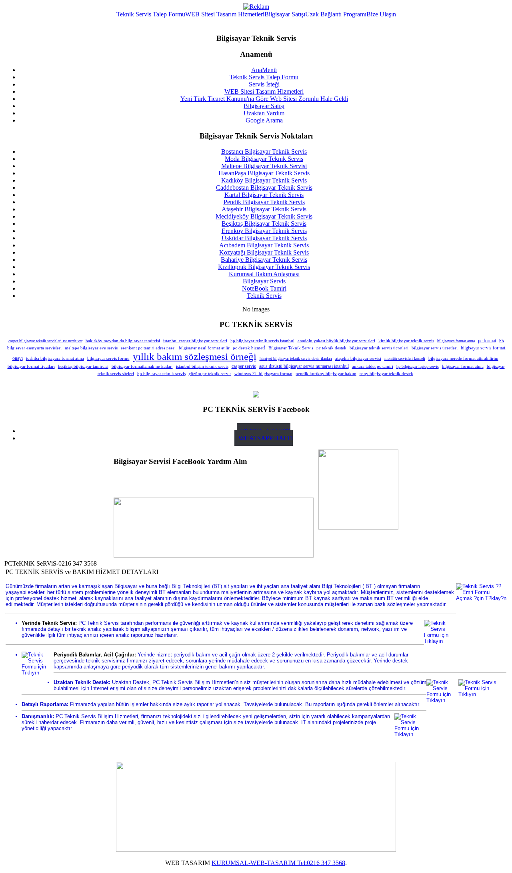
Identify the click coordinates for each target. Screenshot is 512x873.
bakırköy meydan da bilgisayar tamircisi (123, 340)
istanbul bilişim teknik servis (202, 366)
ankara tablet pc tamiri (372, 366)
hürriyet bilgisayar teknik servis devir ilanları (296, 358)
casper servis (244, 366)
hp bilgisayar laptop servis (417, 366)
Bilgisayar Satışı (284, 14)
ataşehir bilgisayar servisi (358, 358)
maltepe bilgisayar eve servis (91, 347)
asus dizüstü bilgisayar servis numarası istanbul (304, 366)
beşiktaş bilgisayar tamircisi (83, 366)
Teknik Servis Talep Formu (150, 14)
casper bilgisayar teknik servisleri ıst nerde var (45, 341)
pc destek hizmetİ (249, 347)
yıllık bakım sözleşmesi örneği (194, 356)
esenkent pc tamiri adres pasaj (148, 347)
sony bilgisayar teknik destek (386, 373)
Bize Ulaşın (381, 14)
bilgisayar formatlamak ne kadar (142, 366)
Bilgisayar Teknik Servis (290, 347)
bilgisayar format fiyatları (31, 366)
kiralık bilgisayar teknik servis (406, 340)
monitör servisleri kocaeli (404, 358)
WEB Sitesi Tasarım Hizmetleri (224, 14)
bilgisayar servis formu (108, 358)
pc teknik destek (331, 348)
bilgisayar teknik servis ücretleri (379, 347)
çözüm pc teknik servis (210, 373)
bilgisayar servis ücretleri (435, 347)
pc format (487, 340)
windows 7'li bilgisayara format (263, 373)
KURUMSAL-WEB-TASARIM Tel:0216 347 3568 (278, 862)
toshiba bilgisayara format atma (55, 358)
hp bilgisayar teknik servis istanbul (262, 340)
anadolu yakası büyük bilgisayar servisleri (336, 340)
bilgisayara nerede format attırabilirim (463, 358)
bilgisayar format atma (463, 366)
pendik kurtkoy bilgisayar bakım (326, 373)
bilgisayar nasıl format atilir (204, 347)
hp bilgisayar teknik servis (161, 373)
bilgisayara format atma (456, 341)
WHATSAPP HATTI (265, 438)
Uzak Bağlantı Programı (335, 14)
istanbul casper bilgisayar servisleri (195, 341)
